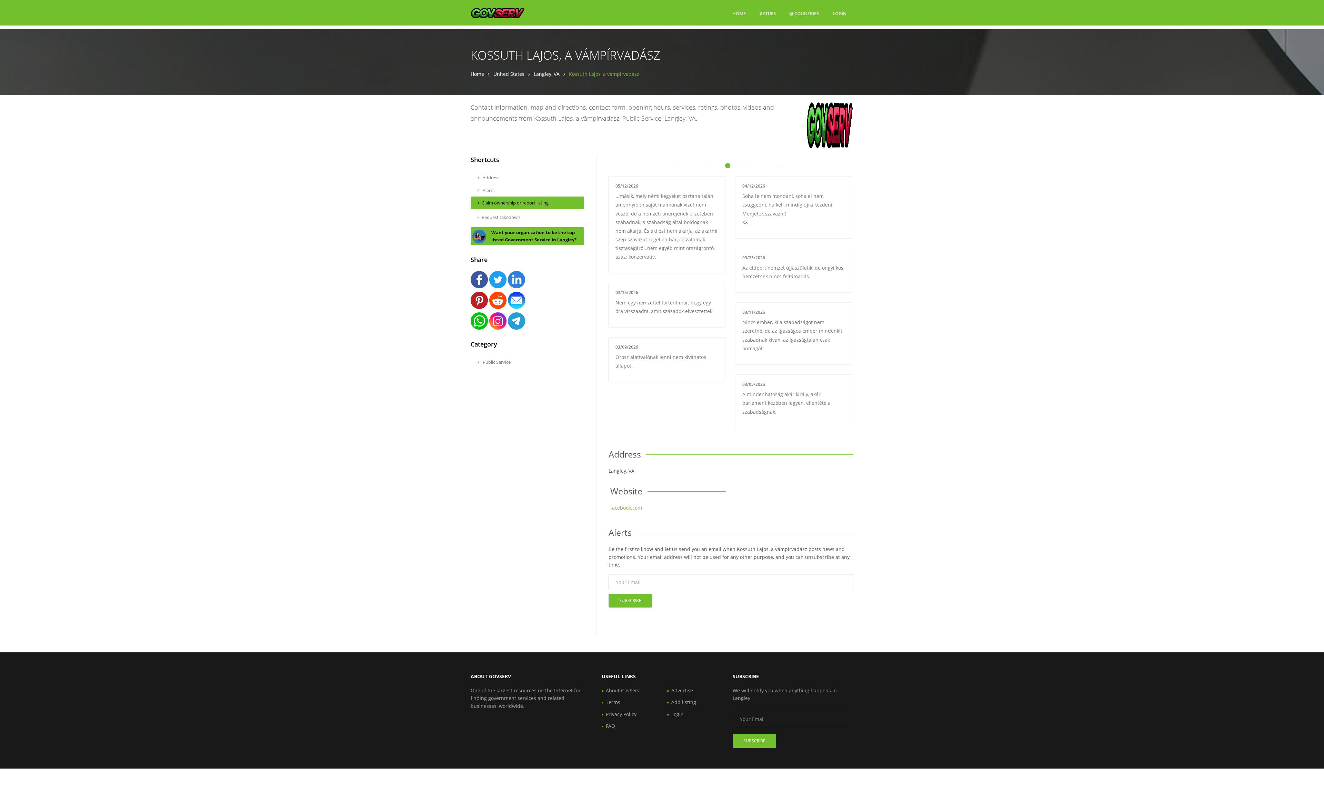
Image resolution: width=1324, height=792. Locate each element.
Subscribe (630, 600)
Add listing (683, 702)
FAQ (610, 726)
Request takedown (501, 217)
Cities (769, 13)
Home (739, 13)
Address (490, 177)
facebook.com (626, 507)
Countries (806, 13)
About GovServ (623, 690)
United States (508, 74)
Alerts (488, 190)
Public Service (496, 362)
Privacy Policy (621, 714)
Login (839, 13)
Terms (613, 702)
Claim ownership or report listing (515, 203)
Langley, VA (547, 74)
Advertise (682, 690)
